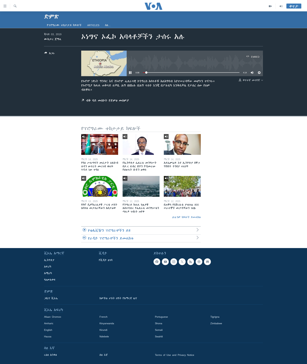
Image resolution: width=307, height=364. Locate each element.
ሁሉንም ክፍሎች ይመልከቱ (186, 217)
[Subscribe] (207, 261)
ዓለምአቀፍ (50, 279)
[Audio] (281, 6)
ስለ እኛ (103, 355)
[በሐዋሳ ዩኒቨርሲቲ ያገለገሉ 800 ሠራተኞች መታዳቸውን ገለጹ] (182, 186)
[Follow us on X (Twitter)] (182, 261)
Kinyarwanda (106, 323)
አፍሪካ (47, 266)
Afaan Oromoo (52, 316)
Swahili (159, 336)
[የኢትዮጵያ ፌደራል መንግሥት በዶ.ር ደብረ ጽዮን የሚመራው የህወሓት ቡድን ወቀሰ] (141, 144)
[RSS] (190, 261)
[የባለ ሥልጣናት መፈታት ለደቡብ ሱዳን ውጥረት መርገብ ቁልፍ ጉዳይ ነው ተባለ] (99, 144)
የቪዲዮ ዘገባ (105, 260)
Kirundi (103, 330)
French (103, 316)
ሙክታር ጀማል (52, 39)
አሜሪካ (48, 273)
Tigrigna (214, 316)
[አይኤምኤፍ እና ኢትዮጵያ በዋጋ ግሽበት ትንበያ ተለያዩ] (182, 144)
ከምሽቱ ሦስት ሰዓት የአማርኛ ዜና (118, 298)
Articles (93, 25)
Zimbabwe (216, 323)
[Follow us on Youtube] (165, 261)
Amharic (48, 323)
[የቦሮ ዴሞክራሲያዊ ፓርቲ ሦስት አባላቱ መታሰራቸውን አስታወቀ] (99, 186)
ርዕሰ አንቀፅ (50, 355)
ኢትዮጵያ (49, 260)
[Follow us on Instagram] (173, 261)
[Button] (49, 54)
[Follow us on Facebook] (157, 261)
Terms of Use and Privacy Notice (174, 355)
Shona (158, 323)
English (48, 330)
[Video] (270, 6)
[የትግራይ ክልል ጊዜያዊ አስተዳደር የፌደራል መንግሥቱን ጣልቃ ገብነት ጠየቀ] (141, 186)
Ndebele (104, 336)
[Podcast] (199, 261)
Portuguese (161, 316)
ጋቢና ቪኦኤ (51, 298)
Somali (159, 330)
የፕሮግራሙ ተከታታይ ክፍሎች (64, 25)
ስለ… (108, 25)
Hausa (47, 336)
